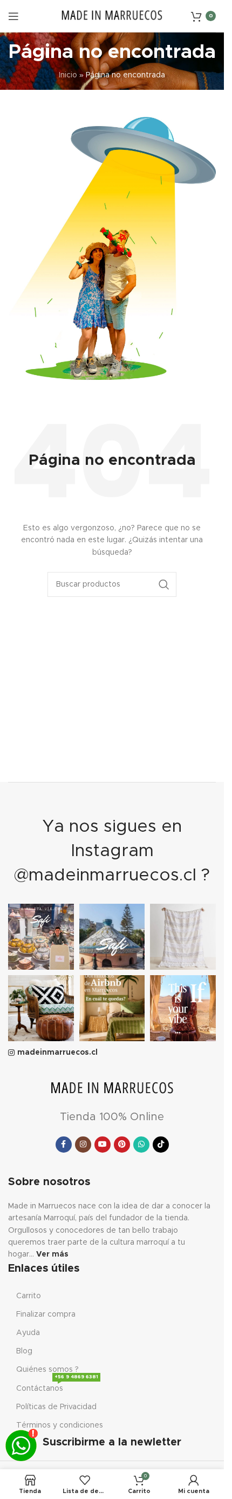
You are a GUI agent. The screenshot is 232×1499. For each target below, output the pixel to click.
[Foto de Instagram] (41, 937)
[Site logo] (112, 15)
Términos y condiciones (59, 1425)
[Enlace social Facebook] (64, 1144)
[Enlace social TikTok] (161, 1144)
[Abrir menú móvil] (13, 16)
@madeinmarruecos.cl (105, 875)
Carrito (28, 1296)
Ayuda (28, 1333)
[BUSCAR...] (164, 584)
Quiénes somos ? (47, 1369)
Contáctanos (57, 1385)
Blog (24, 1351)
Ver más (52, 1254)
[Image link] (112, 1089)
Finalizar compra (46, 1314)
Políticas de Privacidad (56, 1407)
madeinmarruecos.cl (57, 1052)
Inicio (68, 75)
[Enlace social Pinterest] (122, 1144)
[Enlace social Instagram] (83, 1144)
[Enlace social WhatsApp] (141, 1144)
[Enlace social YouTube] (102, 1144)
